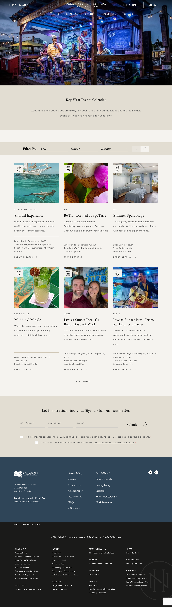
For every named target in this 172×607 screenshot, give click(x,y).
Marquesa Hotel (58, 564)
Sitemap (100, 490)
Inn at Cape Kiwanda (97, 593)
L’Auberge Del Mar (22, 564)
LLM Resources (104, 502)
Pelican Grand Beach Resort (63, 571)
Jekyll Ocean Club (59, 589)
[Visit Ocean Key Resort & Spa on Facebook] (150, 472)
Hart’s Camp (94, 585)
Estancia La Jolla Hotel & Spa (27, 557)
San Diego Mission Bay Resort (27, 571)
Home (16, 524)
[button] (153, 5)
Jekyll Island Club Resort (62, 586)
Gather (90, 14)
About (12, 5)
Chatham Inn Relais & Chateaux (102, 553)
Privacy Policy (103, 485)
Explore (72, 14)
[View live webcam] (125, 5)
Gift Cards (74, 508)
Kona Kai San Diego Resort (26, 560)
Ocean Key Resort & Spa (62, 567)
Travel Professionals (106, 496)
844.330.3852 (38, 498)
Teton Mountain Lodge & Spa (138, 582)
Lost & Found (103, 473)
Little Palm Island (59, 560)
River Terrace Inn (22, 567)
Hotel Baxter (94, 575)
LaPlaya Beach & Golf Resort (63, 557)
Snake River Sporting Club (136, 578)
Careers (72, 479)
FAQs (71, 502)
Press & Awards (104, 479)
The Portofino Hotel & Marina (26, 578)
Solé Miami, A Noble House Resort (65, 575)
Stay (42, 14)
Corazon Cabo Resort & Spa (100, 564)
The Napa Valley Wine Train (26, 575)
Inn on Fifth (56, 553)
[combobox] (84, 149)
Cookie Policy (75, 490)
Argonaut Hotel (21, 553)
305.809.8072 (32, 501)
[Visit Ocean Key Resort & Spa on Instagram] (156, 472)
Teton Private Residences (136, 586)
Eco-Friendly (75, 496)
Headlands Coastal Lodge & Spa (102, 589)
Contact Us (74, 485)
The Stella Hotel (132, 553)
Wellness (109, 14)
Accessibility (75, 473)
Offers (128, 14)
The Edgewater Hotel (134, 564)
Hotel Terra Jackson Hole (136, 575)
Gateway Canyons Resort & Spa (28, 589)
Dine (56, 14)
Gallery (23, 5)
